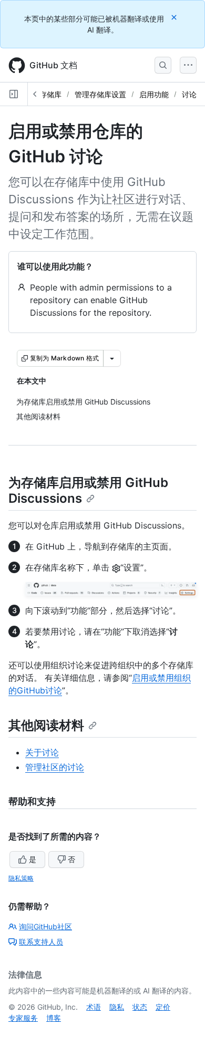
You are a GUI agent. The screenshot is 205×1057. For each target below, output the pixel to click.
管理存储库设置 (100, 94)
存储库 (50, 94)
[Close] (175, 17)
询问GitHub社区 (45, 926)
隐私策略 (21, 878)
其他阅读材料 (46, 725)
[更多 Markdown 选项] (112, 358)
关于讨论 (42, 752)
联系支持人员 (41, 941)
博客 (53, 1017)
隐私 (116, 1006)
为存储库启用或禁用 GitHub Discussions (88, 490)
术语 (93, 1006)
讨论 (189, 94)
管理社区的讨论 (54, 767)
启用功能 (154, 94)
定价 (163, 1006)
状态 (139, 1006)
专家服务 (23, 1017)
